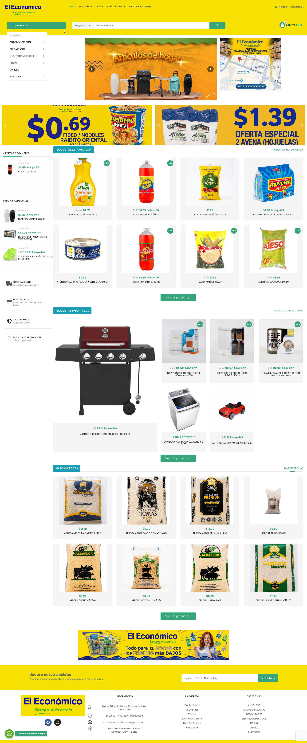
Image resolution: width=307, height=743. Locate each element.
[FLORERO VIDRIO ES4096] (10, 216)
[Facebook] (48, 722)
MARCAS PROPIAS (293, 468)
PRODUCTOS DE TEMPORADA (287, 149)
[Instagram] (57, 722)
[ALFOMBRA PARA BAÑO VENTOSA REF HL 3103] (10, 254)
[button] (5, 125)
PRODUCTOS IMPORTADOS (288, 310)
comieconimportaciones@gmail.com (124, 722)
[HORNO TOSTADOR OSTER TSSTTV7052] (10, 235)
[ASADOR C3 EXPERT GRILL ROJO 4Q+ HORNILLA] (105, 371)
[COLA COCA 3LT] (10, 168)
